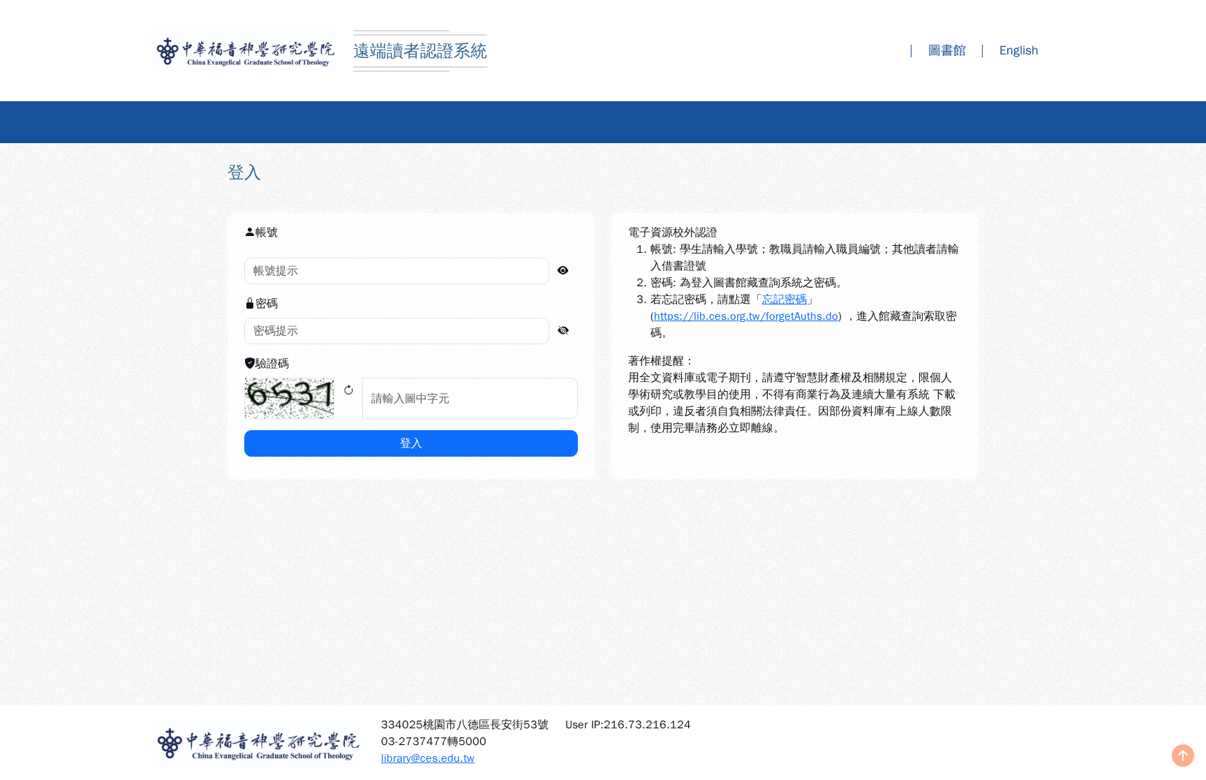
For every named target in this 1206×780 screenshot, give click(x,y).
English (1018, 50)
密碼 (266, 304)
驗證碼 (272, 364)
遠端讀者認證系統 (420, 51)
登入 (411, 443)
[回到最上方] (1183, 757)
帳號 (266, 233)
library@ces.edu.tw (428, 758)
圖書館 (947, 50)
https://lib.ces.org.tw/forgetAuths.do (746, 316)
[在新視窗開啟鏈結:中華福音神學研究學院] (257, 742)
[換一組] (348, 398)
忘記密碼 (784, 300)
